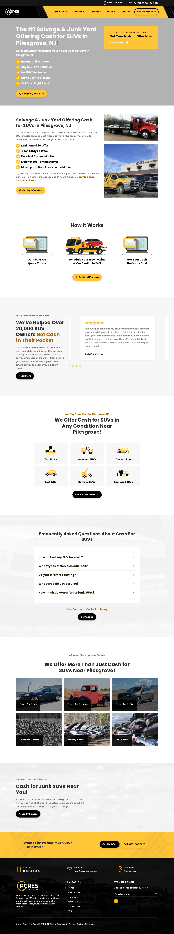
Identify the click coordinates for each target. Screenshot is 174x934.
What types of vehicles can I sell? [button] (63, 566)
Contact (126, 12)
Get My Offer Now (32, 190)
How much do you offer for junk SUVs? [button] (66, 592)
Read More (25, 376)
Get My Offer (109, 844)
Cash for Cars (61, 12)
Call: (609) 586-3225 (147, 3)
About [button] (110, 12)
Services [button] (78, 12)
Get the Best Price (146, 12)
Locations (96, 12)
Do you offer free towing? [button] (57, 575)
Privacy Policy (76, 924)
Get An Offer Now (85, 494)
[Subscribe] (155, 894)
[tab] (69, 366)
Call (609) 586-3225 (33, 93)
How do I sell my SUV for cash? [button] (60, 557)
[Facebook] (116, 901)
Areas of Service (28, 814)
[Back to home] (12, 12)
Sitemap (89, 924)
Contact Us (87, 617)
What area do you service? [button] (58, 584)
